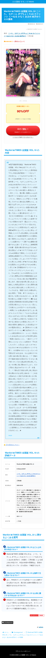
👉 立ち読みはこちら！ (12, 445)
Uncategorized (8, 622)
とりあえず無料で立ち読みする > (23, 137)
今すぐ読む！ (23, 130)
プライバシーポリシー (23, 651)
